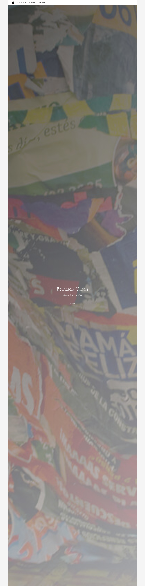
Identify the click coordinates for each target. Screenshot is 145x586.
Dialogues (42, 2)
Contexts (26, 2)
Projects (34, 2)
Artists (19, 2)
